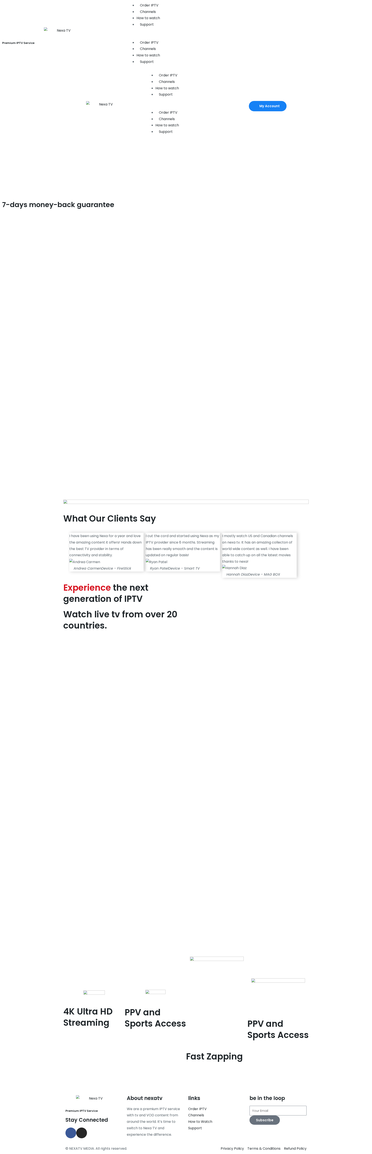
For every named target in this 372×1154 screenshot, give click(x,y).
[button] (186, 36)
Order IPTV (148, 5)
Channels (147, 11)
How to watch (148, 17)
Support (146, 24)
